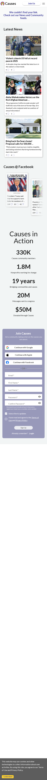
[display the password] (39, 396)
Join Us (31, 3)
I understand (7, 777)
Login (31, 433)
